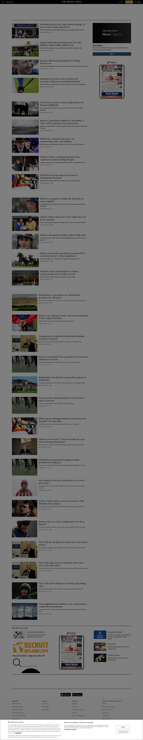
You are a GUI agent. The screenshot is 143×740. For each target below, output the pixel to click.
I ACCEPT (123, 727)
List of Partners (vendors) (70, 729)
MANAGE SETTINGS (123, 731)
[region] (71, 730)
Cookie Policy (18, 733)
